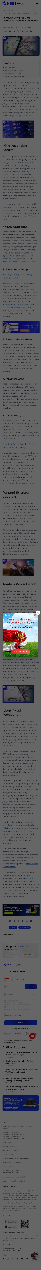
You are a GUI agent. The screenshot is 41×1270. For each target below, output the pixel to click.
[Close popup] (38, 613)
